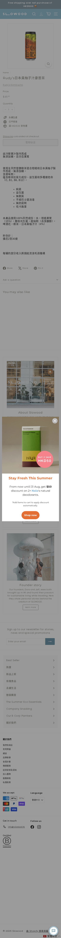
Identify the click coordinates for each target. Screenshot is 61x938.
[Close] (55, 421)
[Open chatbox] (53, 931)
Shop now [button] (30, 515)
